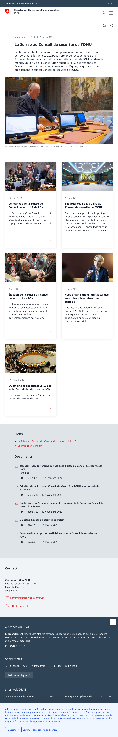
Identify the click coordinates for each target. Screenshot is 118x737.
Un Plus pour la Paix (28, 445)
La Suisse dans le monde (20, 696)
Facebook (14, 665)
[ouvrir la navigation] (110, 13)
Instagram (39, 665)
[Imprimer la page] (104, 25)
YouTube (56, 665)
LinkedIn (73, 665)
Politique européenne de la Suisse (83, 696)
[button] (113, 622)
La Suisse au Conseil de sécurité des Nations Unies (45, 441)
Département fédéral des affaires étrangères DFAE (37, 11)
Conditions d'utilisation (49, 721)
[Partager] (111, 25)
